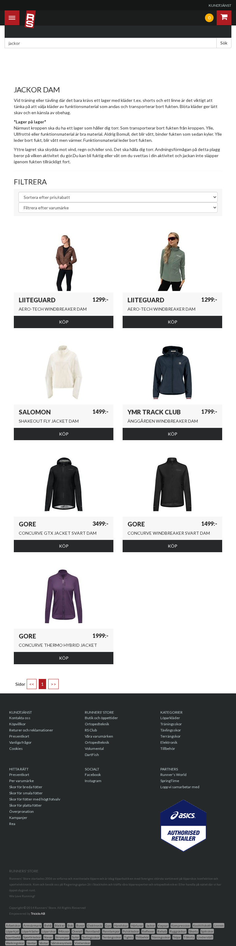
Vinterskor (82, 943)
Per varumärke (21, 780)
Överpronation (21, 811)
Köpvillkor (17, 724)
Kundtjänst (220, 5)
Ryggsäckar (178, 931)
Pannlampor (111, 931)
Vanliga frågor (20, 742)
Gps (108, 925)
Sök (223, 42)
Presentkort (19, 736)
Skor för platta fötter (25, 805)
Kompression (180, 925)
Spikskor (207, 931)
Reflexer (148, 931)
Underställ (205, 937)
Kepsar (163, 925)
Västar (43, 943)
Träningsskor (171, 724)
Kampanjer (18, 817)
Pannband (92, 931)
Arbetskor (13, 925)
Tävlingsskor (170, 730)
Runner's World (173, 774)
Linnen (219, 925)
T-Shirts (189, 937)
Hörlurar (137, 925)
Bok (70, 925)
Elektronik (168, 742)
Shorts (193, 931)
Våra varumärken (99, 736)
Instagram (93, 780)
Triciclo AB (38, 913)
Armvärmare (32, 925)
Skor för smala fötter (26, 793)
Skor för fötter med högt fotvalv (34, 799)
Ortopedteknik (97, 724)
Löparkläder (170, 717)
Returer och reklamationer (31, 730)
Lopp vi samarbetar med (179, 787)
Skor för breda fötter (25, 787)
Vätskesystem (61, 943)
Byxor (80, 925)
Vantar (31, 943)
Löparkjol (12, 931)
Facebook (93, 774)
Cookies (16, 748)
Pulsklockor (131, 931)
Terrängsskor (112, 937)
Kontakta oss (19, 717)
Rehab (162, 931)
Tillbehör (167, 748)
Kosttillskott (202, 925)
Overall (77, 931)
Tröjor (177, 937)
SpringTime (169, 780)
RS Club (91, 730)
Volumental (94, 748)
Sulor (75, 937)
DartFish (92, 754)
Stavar (48, 937)
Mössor (64, 931)
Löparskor (49, 931)
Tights (128, 937)
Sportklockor (32, 937)
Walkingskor (15, 943)
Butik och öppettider (101, 717)
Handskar (121, 925)
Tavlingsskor (91, 937)
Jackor (150, 925)
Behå (48, 925)
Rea (12, 823)
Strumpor (62, 937)
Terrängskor (170, 736)
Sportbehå (13, 937)
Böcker (60, 925)
